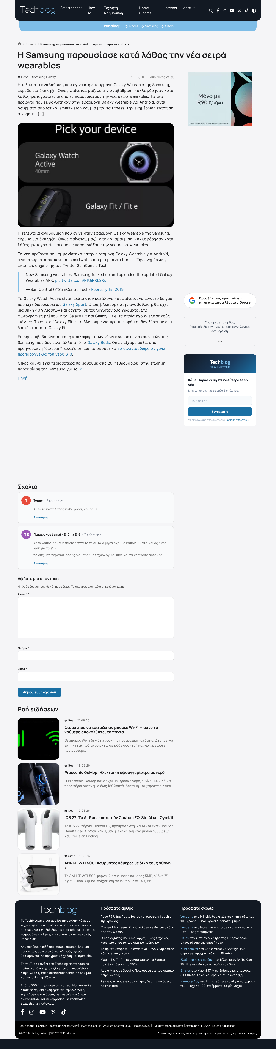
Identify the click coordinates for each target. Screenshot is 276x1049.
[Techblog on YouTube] (232, 10)
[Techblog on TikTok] (246, 10)
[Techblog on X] (239, 10)
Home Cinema (145, 10)
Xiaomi (169, 26)
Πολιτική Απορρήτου (237, 419)
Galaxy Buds (98, 342)
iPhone (133, 26)
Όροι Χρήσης (26, 1025)
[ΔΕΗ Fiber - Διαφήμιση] (220, 99)
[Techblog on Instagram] (224, 10)
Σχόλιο (24, 594)
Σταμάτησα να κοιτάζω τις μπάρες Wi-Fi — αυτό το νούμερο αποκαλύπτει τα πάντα (111, 730)
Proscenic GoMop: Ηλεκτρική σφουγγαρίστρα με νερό (114, 772)
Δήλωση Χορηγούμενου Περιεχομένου (127, 1025)
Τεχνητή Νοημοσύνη (113, 10)
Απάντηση (40, 517)
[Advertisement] (96, 431)
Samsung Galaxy (44, 77)
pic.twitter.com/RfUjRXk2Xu (80, 280)
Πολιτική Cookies (90, 1025)
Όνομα (23, 648)
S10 (82, 369)
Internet (171, 8)
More (186, 8)
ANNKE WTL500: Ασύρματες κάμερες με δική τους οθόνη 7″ (117, 865)
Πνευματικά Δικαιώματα (168, 1025)
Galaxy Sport (74, 304)
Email (22, 669)
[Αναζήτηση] (211, 10)
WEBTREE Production (63, 1033)
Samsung (151, 26)
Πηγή (22, 378)
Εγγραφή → (220, 411)
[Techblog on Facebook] (218, 10)
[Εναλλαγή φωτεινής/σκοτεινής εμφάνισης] (254, 10)
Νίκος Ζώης (165, 77)
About (44, 1033)
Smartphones (71, 8)
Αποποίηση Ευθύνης (197, 1025)
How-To (91, 10)
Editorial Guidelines (223, 1025)
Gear (24, 77)
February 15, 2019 (107, 289)
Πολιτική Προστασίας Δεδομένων (57, 1025)
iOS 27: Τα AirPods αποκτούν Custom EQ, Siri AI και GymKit (119, 817)
